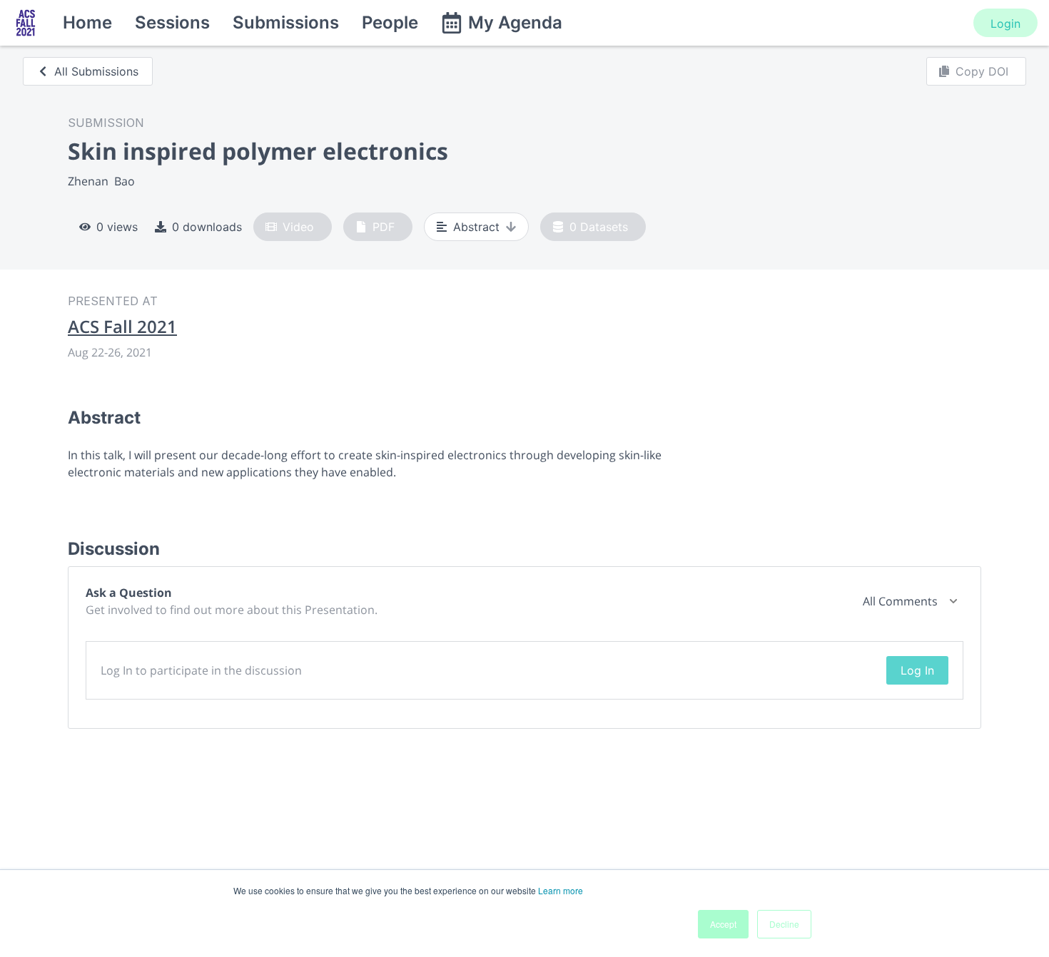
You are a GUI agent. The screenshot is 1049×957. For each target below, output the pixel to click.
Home (87, 22)
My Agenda (515, 22)
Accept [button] (723, 924)
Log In (917, 670)
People (390, 22)
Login (1005, 23)
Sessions (172, 22)
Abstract (476, 227)
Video (298, 227)
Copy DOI (982, 71)
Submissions (286, 22)
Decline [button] (784, 924)
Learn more (560, 890)
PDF (384, 227)
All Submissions (96, 71)
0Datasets (598, 227)
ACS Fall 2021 (122, 326)
